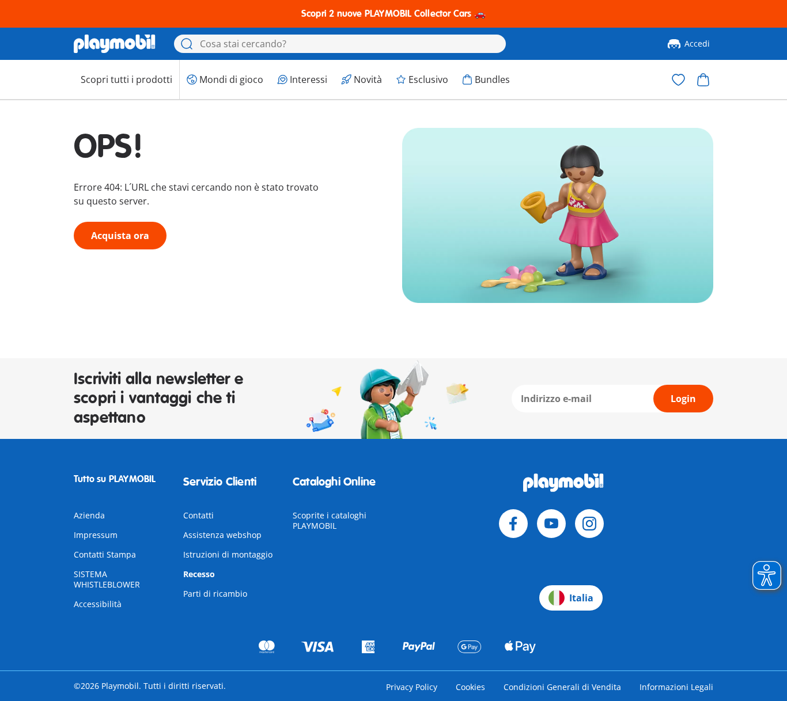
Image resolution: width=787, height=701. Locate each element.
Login (683, 398)
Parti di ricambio (215, 593)
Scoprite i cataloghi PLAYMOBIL (329, 520)
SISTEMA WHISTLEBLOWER (107, 579)
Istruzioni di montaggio (228, 554)
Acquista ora (120, 235)
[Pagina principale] (115, 44)
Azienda (89, 515)
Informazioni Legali (676, 686)
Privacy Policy (411, 686)
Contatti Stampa (105, 554)
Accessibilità (98, 603)
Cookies (470, 686)
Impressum (96, 534)
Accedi (697, 43)
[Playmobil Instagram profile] (589, 523)
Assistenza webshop (222, 534)
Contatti (198, 515)
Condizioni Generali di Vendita (562, 686)
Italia (581, 598)
